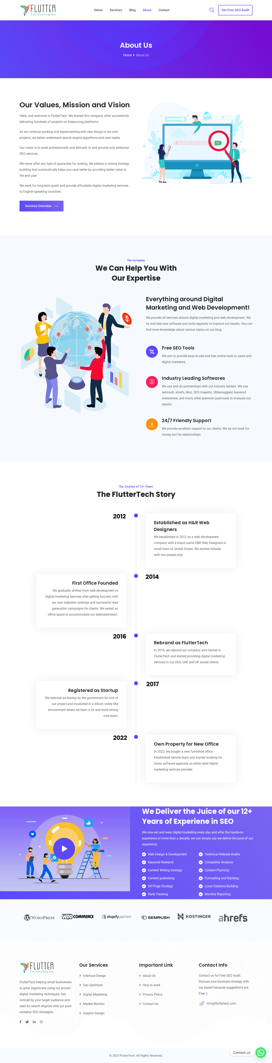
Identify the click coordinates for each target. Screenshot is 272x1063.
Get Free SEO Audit (235, 10)
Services (116, 10)
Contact (164, 10)
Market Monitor (94, 1004)
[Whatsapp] (260, 1052)
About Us (149, 976)
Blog (132, 10)
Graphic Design (94, 1013)
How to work (151, 985)
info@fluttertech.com (221, 1003)
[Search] (211, 10)
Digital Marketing (95, 994)
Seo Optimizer (93, 985)
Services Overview (38, 206)
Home (98, 10)
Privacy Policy (152, 994)
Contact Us (150, 1004)
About (147, 10)
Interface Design (94, 976)
